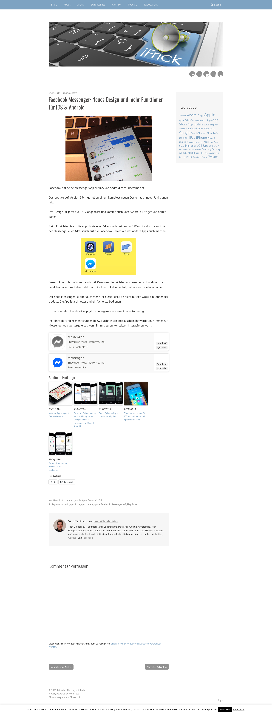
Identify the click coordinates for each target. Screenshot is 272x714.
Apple (78, 500)
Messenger (76, 337)
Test (202, 153)
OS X (216, 145)
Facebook (213, 74)
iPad (192, 137)
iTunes (182, 141)
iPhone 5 (211, 138)
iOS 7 (186, 138)
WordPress (74, 693)
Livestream (199, 142)
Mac (206, 142)
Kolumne (190, 142)
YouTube (199, 74)
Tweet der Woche (200, 157)
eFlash (182, 128)
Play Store (132, 504)
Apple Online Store (187, 120)
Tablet (198, 153)
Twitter (220, 74)
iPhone (201, 137)
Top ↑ (220, 700)
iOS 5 (181, 138)
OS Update (205, 146)
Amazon (182, 115)
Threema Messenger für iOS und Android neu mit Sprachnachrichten (134, 416)
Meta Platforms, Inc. (93, 342)
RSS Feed (192, 74)
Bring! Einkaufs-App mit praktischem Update (109, 415)
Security (216, 149)
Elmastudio (75, 697)
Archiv (80, 4)
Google (184, 132)
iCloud (209, 133)
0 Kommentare (69, 92)
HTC (204, 133)
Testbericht (209, 153)
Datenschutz (98, 4)
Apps (84, 500)
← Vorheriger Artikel (61, 666)
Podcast (132, 4)
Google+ (72, 537)
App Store (75, 504)
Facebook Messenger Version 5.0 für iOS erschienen (58, 466)
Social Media (187, 153)
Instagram (206, 74)
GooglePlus (196, 133)
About (67, 4)
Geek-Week (203, 128)
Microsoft (191, 145)
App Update (87, 504)
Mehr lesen (238, 709)
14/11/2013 (54, 92)
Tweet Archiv (151, 4)
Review (198, 149)
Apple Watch (201, 120)
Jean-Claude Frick (106, 521)
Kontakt (116, 4)
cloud (206, 124)
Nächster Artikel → (157, 666)
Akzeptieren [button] (225, 709)
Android (70, 500)
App (202, 115)
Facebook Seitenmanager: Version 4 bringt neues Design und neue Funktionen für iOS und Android (85, 420)
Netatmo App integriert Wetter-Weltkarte (59, 415)
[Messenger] (57, 348)
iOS (100, 500)
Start (54, 4)
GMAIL (212, 128)
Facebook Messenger (111, 504)
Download (162, 343)
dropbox (214, 124)
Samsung (206, 149)
